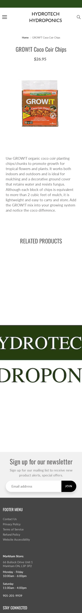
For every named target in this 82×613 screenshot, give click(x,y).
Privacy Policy (12, 524)
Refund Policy (11, 534)
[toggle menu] (4, 17)
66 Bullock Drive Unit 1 (18, 562)
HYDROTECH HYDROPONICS (45, 17)
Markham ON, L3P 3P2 (17, 566)
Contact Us (10, 519)
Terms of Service (13, 529)
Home (25, 37)
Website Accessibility (16, 539)
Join (68, 486)
